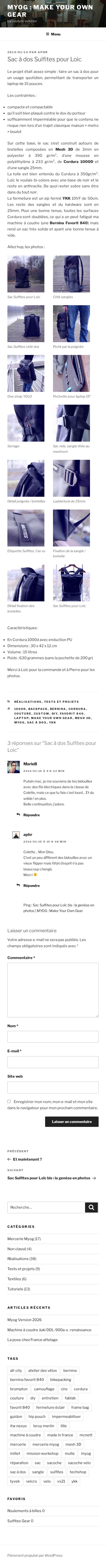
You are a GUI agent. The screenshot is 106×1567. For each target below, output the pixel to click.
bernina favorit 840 (27, 1379)
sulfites (56, 1472)
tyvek (15, 1481)
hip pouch (37, 1416)
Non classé (16, 1249)
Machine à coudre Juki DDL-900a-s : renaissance (49, 1330)
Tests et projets (61, 702)
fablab (70, 1398)
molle (70, 1453)
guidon (16, 1416)
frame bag (80, 1407)
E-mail (14, 1051)
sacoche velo (79, 1463)
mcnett (86, 1435)
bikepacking (60, 1379)
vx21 (61, 1481)
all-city (16, 1370)
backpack (38, 709)
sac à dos (37, 722)
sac (38, 1463)
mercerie (18, 1444)
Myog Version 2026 (24, 1320)
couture (23, 713)
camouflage (44, 1389)
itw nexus (18, 1426)
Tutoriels (15, 1289)
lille (64, 1426)
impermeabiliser (66, 1416)
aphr (43, 52)
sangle (38, 1472)
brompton (19, 1389)
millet (15, 1453)
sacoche (54, 1463)
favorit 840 (72, 713)
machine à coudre (25, 1435)
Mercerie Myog (20, 1239)
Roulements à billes (24, 1511)
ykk (52, 722)
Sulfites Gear (18, 1521)
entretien (50, 1398)
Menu (55, 34)
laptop (21, 718)
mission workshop (42, 1453)
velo (47, 1481)
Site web (15, 1076)
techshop (78, 1472)
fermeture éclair (50, 1407)
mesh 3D (83, 718)
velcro (31, 1481)
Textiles (14, 1279)
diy (55, 713)
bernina (58, 709)
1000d (20, 709)
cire (64, 1389)
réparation (19, 1463)
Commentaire (21, 958)
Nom (12, 1026)
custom (42, 713)
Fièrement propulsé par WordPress (34, 1555)
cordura (77, 709)
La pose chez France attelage (32, 1340)
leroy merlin (43, 1426)
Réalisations (28, 702)
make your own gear (52, 718)
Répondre (31, 815)
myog (19, 722)
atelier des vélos (42, 1370)
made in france (60, 1435)
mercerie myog (46, 1444)
